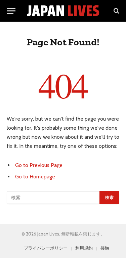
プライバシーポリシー (46, 248)
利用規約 (84, 248)
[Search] (115, 10)
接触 (104, 248)
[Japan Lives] (63, 11)
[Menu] (11, 10)
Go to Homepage (35, 176)
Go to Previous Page (38, 165)
